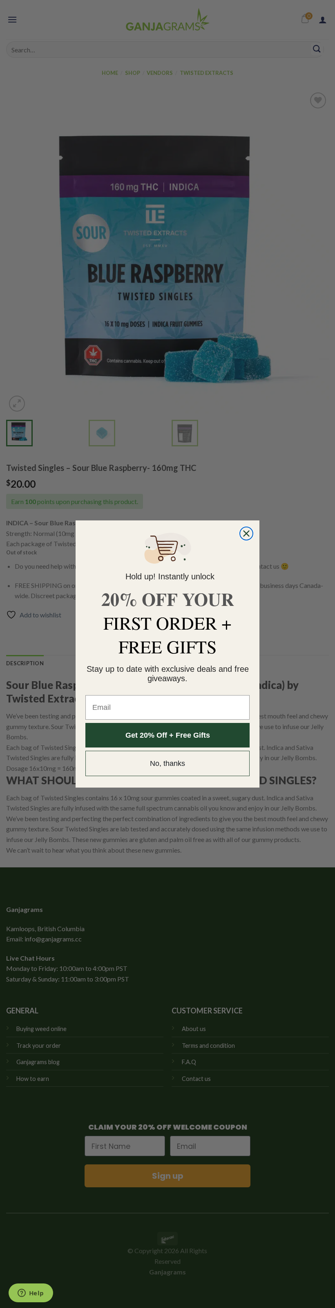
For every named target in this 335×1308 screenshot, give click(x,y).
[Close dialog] (246, 533)
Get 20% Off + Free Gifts (167, 735)
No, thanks (167, 763)
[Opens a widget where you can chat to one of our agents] (30, 1293)
